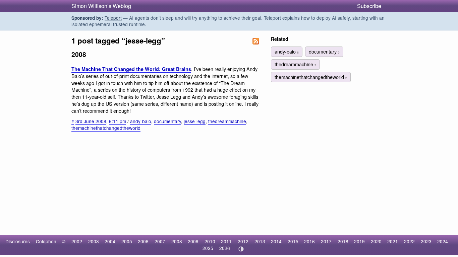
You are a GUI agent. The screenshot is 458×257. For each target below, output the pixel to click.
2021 (392, 241)
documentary (167, 121)
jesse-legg (195, 121)
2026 (224, 248)
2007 (160, 241)
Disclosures (17, 241)
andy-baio (140, 121)
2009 (193, 241)
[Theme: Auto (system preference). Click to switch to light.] (241, 249)
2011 (226, 241)
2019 (359, 241)
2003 (93, 241)
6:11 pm (117, 121)
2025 (208, 248)
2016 (309, 241)
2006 (143, 241)
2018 (343, 241)
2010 (210, 241)
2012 (243, 241)
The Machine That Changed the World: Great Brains (131, 69)
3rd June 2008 (90, 121)
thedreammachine (227, 121)
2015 (293, 241)
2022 (409, 241)
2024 (442, 241)
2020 (376, 241)
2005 (126, 241)
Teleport (113, 17)
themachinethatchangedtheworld (105, 127)
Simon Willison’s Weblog (101, 6)
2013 (259, 241)
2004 (110, 241)
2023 (426, 241)
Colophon (46, 241)
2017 (326, 241)
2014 (276, 241)
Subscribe (369, 6)
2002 (76, 241)
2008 (176, 241)
